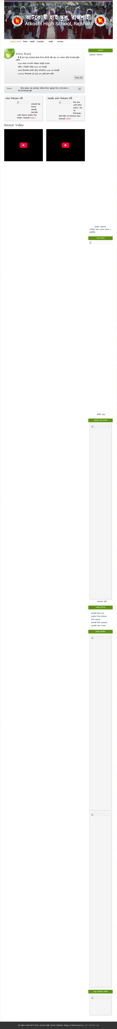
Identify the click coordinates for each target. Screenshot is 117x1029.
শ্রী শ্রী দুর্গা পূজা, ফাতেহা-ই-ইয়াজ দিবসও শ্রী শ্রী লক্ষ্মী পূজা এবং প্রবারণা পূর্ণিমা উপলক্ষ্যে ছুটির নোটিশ (47, 58)
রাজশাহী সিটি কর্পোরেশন (99, 622)
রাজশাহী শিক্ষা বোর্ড (97, 613)
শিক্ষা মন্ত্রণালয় (95, 619)
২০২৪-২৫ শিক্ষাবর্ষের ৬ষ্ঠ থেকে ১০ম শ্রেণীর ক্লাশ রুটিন (36, 74)
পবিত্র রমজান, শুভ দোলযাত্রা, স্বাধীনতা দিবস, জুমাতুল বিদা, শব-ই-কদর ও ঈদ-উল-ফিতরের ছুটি (43, 89)
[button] (6, 20)
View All (78, 77)
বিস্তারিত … (33, 118)
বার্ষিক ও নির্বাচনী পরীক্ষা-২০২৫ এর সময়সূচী (32, 67)
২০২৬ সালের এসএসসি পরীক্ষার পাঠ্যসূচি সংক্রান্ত (33, 63)
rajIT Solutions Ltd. (91, 1025)
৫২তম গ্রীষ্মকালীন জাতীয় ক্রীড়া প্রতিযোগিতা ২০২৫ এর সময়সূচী (38, 70)
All (79, 88)
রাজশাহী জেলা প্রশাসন (98, 626)
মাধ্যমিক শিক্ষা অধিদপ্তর (98, 616)
